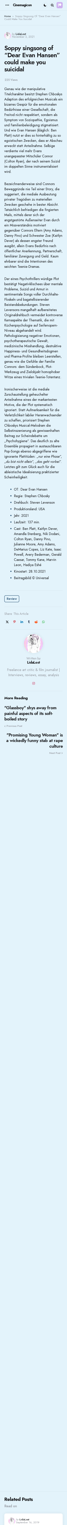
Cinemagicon (22, 5)
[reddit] (36, 622)
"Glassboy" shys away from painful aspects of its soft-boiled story (30, 713)
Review (12, 599)
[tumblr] (29, 622)
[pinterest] (14, 622)
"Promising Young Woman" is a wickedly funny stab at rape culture (34, 740)
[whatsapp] (43, 622)
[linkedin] (22, 622)
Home (7, 16)
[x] (7, 622)
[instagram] (33, 683)
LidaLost (21, 34)
